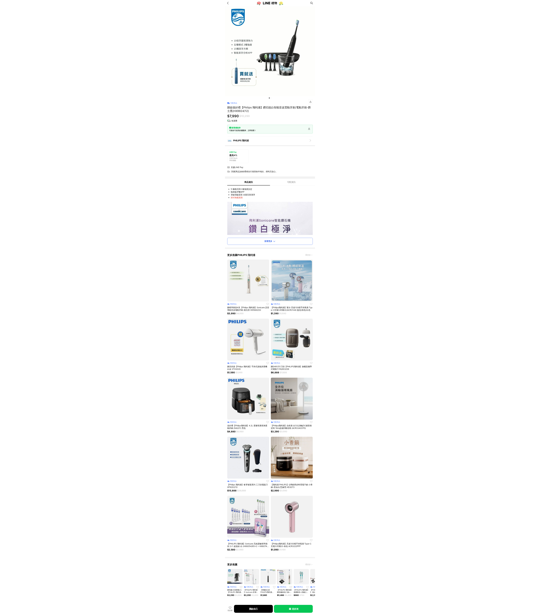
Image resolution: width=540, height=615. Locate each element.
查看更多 (268, 241)
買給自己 (253, 608)
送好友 (295, 608)
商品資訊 (248, 182)
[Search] (311, 3)
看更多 (308, 255)
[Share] (310, 102)
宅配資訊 (291, 182)
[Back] (228, 3)
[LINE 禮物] (270, 3)
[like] (267, 304)
